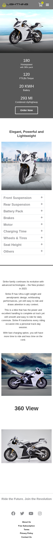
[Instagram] (40, 513)
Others (9, 251)
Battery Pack (13, 211)
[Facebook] (13, 513)
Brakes (9, 218)
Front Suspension (18, 198)
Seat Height (12, 245)
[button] (47, 4)
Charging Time (15, 231)
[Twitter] (22, 513)
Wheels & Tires (15, 238)
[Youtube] (31, 513)
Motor (8, 224)
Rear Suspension (17, 204)
